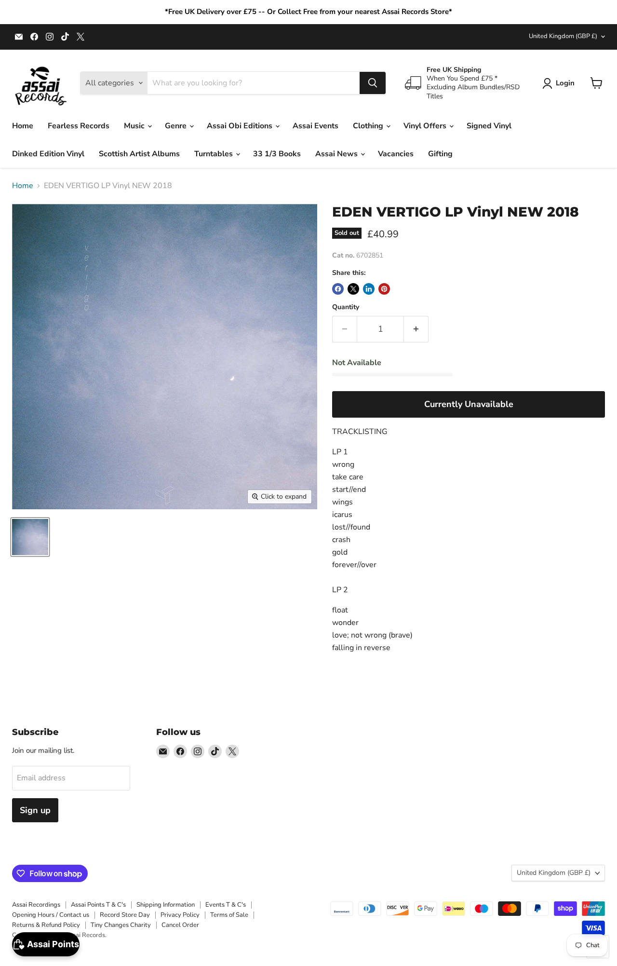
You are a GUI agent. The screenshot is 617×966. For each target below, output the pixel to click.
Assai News (337, 154)
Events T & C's (225, 904)
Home (22, 126)
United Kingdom (563, 36)
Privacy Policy (180, 915)
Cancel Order (180, 925)
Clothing (369, 126)
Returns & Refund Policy (46, 925)
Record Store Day (125, 915)
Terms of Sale (229, 915)
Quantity (345, 307)
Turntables (214, 154)
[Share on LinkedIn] (369, 289)
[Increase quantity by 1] (416, 329)
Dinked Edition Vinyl (48, 154)
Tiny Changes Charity (121, 925)
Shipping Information (165, 904)
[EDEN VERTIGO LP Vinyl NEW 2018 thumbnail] (30, 537)
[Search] (373, 83)
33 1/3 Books (277, 154)
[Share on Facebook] (338, 289)
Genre (176, 126)
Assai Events (315, 126)
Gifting (440, 154)
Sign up (35, 810)
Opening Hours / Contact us (50, 915)
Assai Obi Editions (240, 126)
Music (135, 126)
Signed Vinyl (489, 126)
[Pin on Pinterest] (384, 289)
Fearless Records (78, 126)
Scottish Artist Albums (139, 154)
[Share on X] (353, 289)
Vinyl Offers (425, 126)
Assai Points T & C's (98, 904)
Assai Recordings (36, 904)
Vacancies (396, 154)
